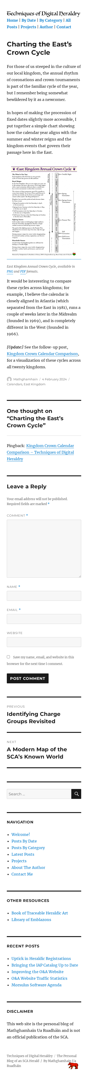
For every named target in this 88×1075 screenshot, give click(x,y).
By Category (50, 20)
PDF (23, 272)
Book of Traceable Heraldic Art (39, 913)
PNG (10, 272)
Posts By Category (28, 847)
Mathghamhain (25, 379)
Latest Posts (22, 854)
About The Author (28, 867)
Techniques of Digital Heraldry (30, 1056)
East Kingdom (35, 384)
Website (15, 633)
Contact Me (22, 874)
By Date (29, 20)
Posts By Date (24, 841)
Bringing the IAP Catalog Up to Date (44, 965)
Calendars (14, 384)
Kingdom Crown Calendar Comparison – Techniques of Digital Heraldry (40, 452)
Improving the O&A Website (37, 971)
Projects (28, 27)
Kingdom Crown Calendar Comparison (42, 353)
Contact (64, 27)
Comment (17, 516)
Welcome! (20, 834)
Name (13, 587)
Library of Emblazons (31, 919)
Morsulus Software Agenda (36, 985)
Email (14, 610)
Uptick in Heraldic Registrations (41, 958)
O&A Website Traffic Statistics (39, 978)
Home (12, 20)
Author (46, 27)
